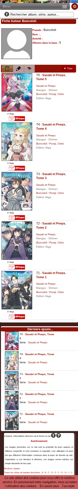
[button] (7, 69)
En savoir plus (49, 486)
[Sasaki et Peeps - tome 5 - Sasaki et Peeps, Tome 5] (17, 110)
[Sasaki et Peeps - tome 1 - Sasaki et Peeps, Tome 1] (17, 308)
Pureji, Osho (56, 94)
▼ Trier (68, 68)
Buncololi (41, 94)
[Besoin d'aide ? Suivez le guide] (58, 436)
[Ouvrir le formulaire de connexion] (74, 6)
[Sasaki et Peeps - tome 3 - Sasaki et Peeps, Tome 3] (17, 209)
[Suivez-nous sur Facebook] (6, 14)
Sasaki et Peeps (45, 85)
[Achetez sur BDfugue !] (17, 120)
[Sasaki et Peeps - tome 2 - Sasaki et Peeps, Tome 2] (17, 258)
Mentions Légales (12, 468)
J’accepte (68, 486)
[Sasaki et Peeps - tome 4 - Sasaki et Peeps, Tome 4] (17, 159)
